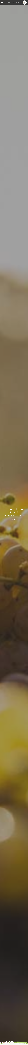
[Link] (24, 2)
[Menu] (2, 2)
